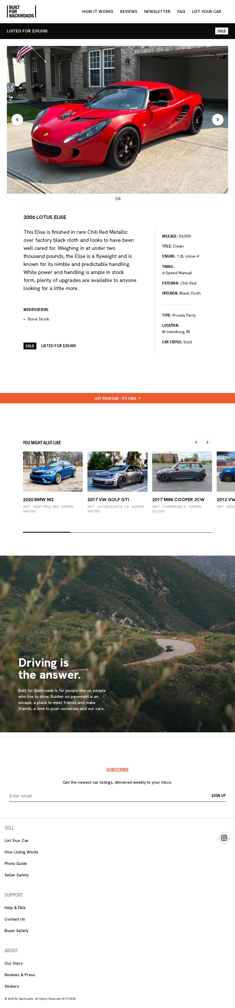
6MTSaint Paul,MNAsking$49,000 (48, 508)
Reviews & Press (20, 974)
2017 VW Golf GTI (108, 500)
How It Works (97, 11)
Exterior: (170, 282)
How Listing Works (21, 852)
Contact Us (15, 919)
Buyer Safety (16, 930)
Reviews (128, 11)
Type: (166, 315)
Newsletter (157, 11)
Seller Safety (17, 874)
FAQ (181, 11)
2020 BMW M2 (38, 500)
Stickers (12, 986)
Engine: (168, 255)
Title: (167, 245)
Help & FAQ (15, 907)
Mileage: (170, 235)
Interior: (170, 292)
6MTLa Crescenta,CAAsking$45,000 (115, 508)
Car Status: (172, 341)
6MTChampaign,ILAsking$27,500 (176, 508)
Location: (170, 325)
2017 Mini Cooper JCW (178, 500)
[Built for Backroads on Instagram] (224, 838)
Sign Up (218, 795)
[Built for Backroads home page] (21, 11)
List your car (206, 11)
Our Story (14, 963)
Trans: (168, 266)
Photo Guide (16, 863)
